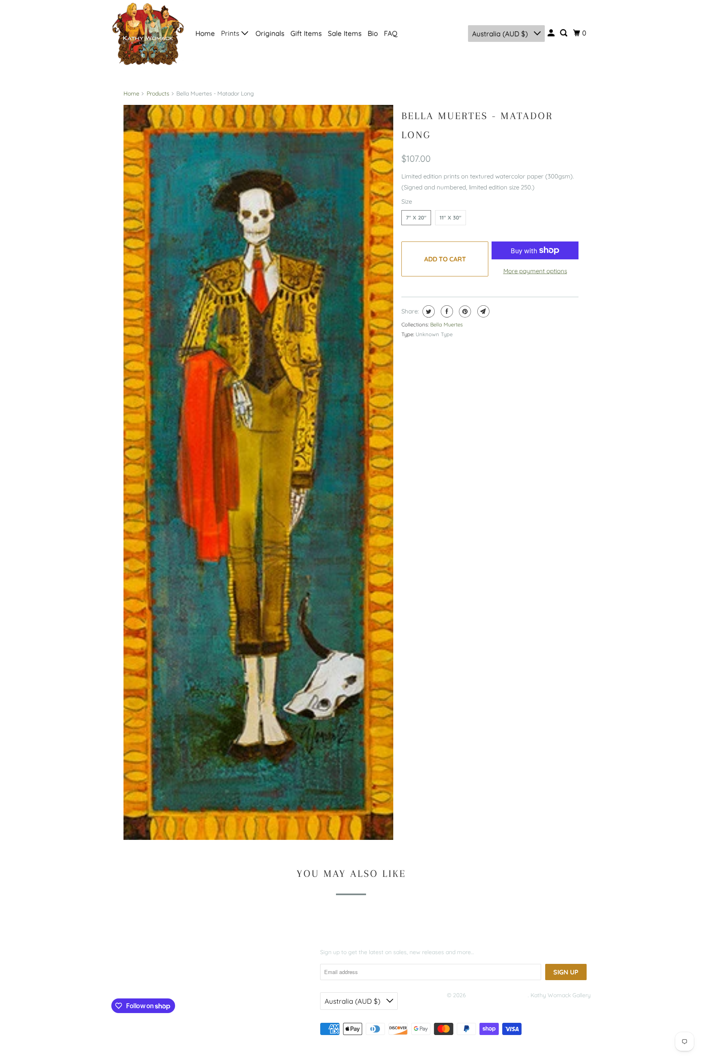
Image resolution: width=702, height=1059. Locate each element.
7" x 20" (416, 217)
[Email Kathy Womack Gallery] (181, 979)
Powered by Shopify (473, 1005)
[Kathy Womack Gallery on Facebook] (123, 979)
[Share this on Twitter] (427, 311)
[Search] (564, 33)
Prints (231, 33)
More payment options (535, 271)
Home (205, 33)
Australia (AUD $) (501, 33)
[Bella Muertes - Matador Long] (258, 472)
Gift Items (306, 33)
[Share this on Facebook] (446, 311)
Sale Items (345, 33)
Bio (373, 33)
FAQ (390, 33)
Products (158, 93)
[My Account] (551, 33)
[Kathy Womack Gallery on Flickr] (165, 979)
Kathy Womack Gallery (498, 995)
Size (406, 201)
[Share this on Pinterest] (464, 311)
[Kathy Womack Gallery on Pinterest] (149, 979)
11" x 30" (451, 217)
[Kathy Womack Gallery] (147, 33)
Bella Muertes (446, 324)
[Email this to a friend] (482, 311)
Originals (270, 33)
